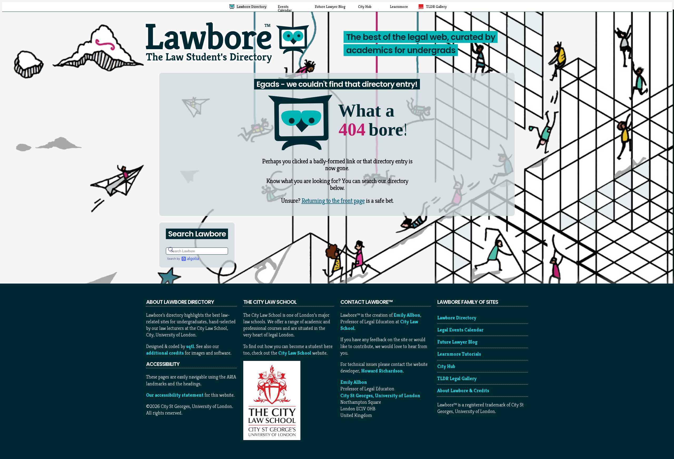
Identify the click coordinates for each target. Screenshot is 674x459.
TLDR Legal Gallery (457, 378)
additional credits (165, 353)
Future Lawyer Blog (457, 342)
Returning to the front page (333, 201)
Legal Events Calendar (460, 330)
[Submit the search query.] (171, 249)
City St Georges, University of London (380, 395)
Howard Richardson (382, 371)
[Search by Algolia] (182, 258)
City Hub (446, 366)
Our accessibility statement (175, 395)
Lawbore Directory (456, 318)
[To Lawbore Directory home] (229, 65)
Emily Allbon (407, 315)
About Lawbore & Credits (463, 390)
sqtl (190, 346)
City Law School (294, 353)
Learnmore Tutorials (459, 354)
